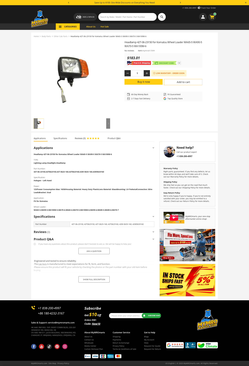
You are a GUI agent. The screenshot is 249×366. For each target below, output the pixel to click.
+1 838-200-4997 (189, 8)
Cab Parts (42, 264)
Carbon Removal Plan (93, 349)
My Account (149, 339)
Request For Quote (152, 346)
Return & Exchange (121, 343)
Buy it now (143, 82)
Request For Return (152, 349)
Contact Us (89, 339)
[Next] (180, 2)
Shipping (116, 336)
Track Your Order (208, 8)
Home (36, 36)
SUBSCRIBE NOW (154, 315)
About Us (88, 336)
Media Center (90, 346)
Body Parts (46, 36)
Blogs (146, 336)
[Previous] (68, 2)
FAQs (146, 343)
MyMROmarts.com (39, 363)
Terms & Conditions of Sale (124, 349)
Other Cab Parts (61, 36)
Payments (117, 339)
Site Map (52, 363)
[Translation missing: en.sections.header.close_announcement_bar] (245, 2)
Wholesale (88, 343)
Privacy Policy (118, 346)
